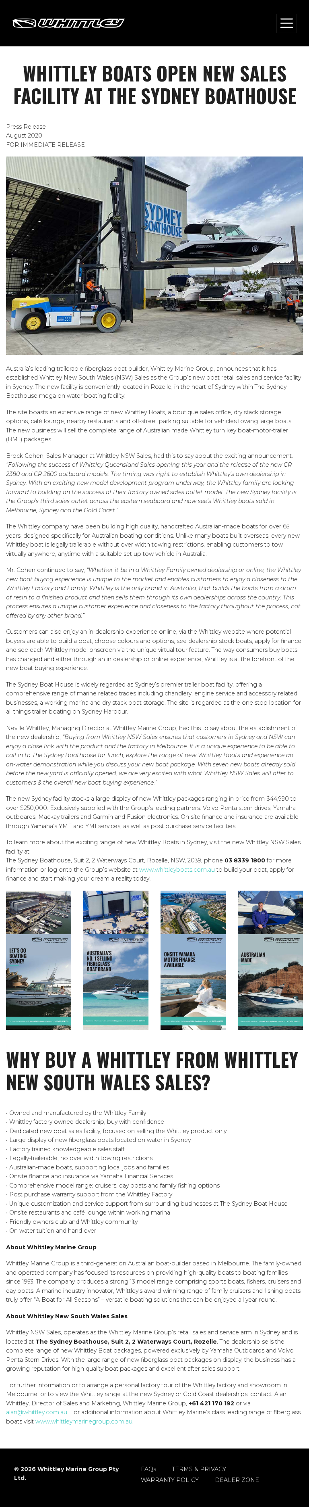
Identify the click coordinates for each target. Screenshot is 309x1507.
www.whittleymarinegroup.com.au (83, 1421)
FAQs (148, 1469)
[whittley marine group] (68, 23)
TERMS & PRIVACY (199, 1469)
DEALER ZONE (237, 1480)
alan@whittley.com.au (36, 1412)
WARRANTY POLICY (170, 1480)
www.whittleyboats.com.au (177, 869)
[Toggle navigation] (286, 23)
